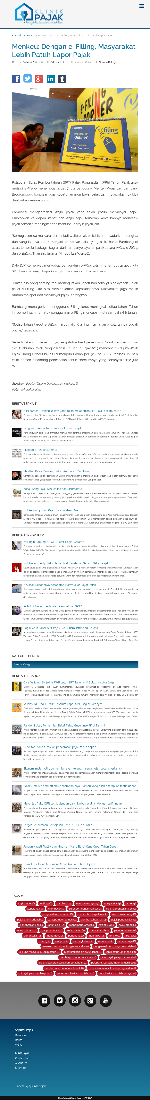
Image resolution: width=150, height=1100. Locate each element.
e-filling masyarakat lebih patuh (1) (39, 951)
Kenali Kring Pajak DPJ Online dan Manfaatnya (53, 488)
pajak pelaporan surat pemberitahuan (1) (62, 962)
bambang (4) (64, 903)
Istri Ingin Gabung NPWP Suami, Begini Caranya (54, 541)
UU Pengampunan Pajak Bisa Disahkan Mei (51, 510)
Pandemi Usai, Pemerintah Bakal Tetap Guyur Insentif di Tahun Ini (65, 725)
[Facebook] (44, 1001)
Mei (28, 62)
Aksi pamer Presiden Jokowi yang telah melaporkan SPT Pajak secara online (72, 410)
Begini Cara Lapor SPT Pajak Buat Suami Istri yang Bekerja (60, 627)
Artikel (19, 1044)
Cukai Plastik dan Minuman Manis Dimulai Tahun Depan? (59, 864)
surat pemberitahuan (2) (62, 919)
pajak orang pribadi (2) (30, 919)
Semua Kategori (108, 62)
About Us (21, 1063)
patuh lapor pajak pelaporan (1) (78, 957)
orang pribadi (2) (26, 930)
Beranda (17, 35)
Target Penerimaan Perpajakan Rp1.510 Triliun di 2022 (57, 825)
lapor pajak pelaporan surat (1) (118, 957)
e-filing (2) (44, 941)
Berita (29, 35)
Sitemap (20, 1067)
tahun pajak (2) (56, 924)
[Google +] (90, 1001)
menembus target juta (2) (92, 914)
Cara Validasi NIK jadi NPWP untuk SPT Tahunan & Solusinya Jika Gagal (69, 682)
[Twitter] (60, 1000)
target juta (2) (106, 924)
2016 (34, 62)
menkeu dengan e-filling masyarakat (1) (65, 946)
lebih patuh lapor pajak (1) (121, 951)
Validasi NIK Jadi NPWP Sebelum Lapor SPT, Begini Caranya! (62, 704)
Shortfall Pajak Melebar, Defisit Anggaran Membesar (56, 471)
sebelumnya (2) (127, 941)
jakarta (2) (130, 935)
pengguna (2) (76, 935)
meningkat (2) (96, 935)
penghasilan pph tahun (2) (57, 914)
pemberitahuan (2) (125, 930)
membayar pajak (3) (87, 903)
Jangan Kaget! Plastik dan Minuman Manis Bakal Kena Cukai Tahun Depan (70, 846)
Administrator (58, 62)
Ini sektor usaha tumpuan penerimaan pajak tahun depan (59, 747)
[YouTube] (106, 1001)
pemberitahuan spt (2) (93, 919)
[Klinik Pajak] (75, 14)
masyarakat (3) (112, 903)
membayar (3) (56, 908)
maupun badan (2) (51, 930)
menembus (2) (54, 935)
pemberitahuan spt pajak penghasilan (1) (112, 968)
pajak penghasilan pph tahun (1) (75, 973)
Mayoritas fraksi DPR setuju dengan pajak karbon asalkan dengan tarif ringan (72, 803)
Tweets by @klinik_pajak (30, 1086)
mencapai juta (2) (99, 930)
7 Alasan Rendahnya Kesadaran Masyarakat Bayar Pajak (59, 584)
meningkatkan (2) (83, 941)
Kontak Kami (23, 1058)
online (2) (114, 935)
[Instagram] (75, 1000)
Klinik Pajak (22, 1053)
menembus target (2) (81, 924)
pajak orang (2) (127, 924)
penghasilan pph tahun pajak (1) (117, 973)
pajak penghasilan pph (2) (121, 908)
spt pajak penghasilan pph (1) (35, 973)
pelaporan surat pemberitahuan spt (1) (113, 962)
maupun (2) (61, 941)
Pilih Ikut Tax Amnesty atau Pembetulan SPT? (52, 606)
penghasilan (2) (32, 935)
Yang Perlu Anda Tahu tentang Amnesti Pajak (52, 428)
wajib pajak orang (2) (124, 914)
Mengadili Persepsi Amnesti (41, 449)
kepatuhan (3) (35, 908)
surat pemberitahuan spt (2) (85, 908)
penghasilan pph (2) (31, 924)
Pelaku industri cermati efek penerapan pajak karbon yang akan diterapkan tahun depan (79, 786)
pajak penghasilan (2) (123, 919)
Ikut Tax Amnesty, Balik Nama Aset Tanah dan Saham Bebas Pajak (66, 563)
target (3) (131, 903)
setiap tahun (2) (76, 930)
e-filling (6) (46, 903)
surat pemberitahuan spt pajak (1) (64, 968)
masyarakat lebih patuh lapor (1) (82, 951)
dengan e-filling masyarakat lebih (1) (115, 946)
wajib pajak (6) (26, 903)
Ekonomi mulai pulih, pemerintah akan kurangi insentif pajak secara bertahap (72, 768)
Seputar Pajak (24, 1030)
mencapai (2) (105, 941)
